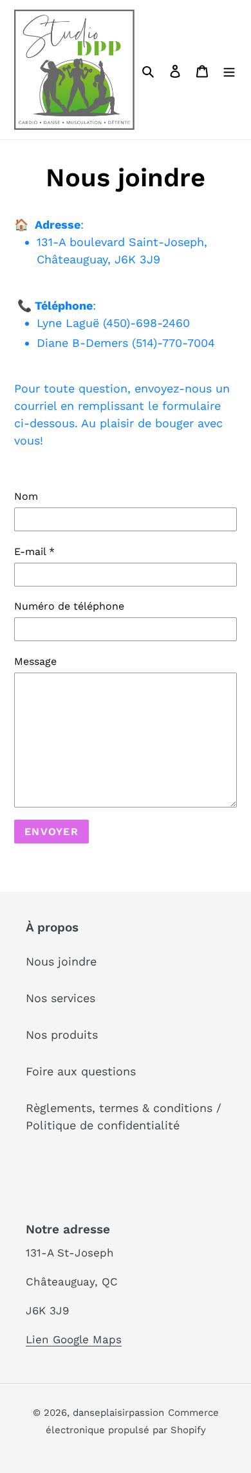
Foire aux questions (81, 1071)
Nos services (60, 998)
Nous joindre (61, 961)
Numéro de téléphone (69, 606)
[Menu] (229, 70)
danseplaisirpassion (118, 1412)
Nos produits (62, 1034)
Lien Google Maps (74, 1339)
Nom (26, 496)
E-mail (34, 551)
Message (35, 661)
